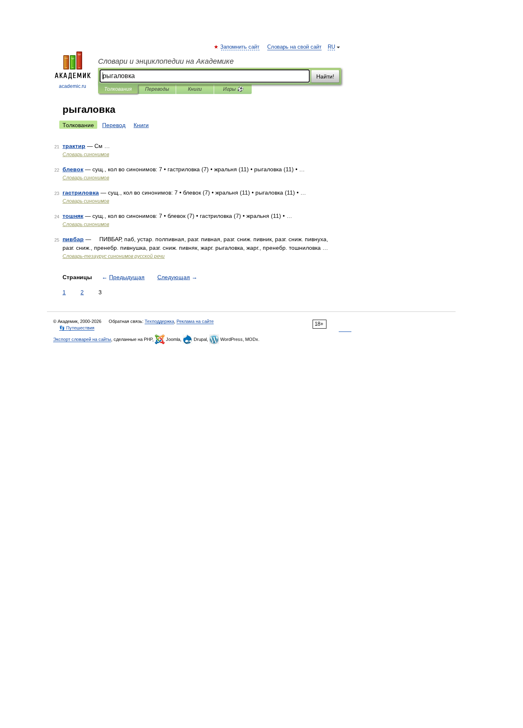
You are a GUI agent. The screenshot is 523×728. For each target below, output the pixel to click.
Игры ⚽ (233, 89)
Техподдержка (159, 321)
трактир (74, 146)
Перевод (113, 125)
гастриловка (81, 192)
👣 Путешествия (76, 327)
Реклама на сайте (195, 321)
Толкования (118, 89)
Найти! (325, 76)
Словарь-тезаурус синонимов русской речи (114, 256)
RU (331, 47)
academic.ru (72, 86)
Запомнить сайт (240, 47)
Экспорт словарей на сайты (82, 339)
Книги (195, 89)
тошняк (73, 216)
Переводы (157, 89)
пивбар (73, 239)
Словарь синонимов (86, 154)
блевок (73, 169)
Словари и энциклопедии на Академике (166, 61)
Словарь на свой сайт (294, 47)
